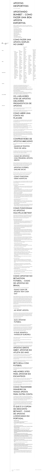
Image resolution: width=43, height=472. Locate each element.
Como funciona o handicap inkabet (18, 37)
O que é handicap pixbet (17, 232)
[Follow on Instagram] (5, 135)
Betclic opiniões (16, 35)
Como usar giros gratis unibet (17, 30)
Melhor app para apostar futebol (18, 31)
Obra (2, 61)
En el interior (4, 94)
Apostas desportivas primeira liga (18, 29)
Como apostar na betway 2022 (17, 28)
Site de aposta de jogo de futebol (18, 220)
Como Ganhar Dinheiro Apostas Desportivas (19, 443)
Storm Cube (3, 72)
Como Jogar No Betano (16, 308)
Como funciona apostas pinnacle (18, 32)
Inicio (2, 50)
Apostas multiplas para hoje (17, 34)
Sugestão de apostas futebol (17, 240)
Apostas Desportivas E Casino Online (18, 425)
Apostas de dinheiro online (17, 199)
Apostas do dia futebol (16, 203)
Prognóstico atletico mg (17, 268)
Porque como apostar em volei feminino (19, 247)
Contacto (3, 105)
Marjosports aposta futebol (17, 228)
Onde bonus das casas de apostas (18, 193)
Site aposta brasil (16, 185)
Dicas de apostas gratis (16, 258)
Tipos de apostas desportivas (17, 36)
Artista (3, 83)
